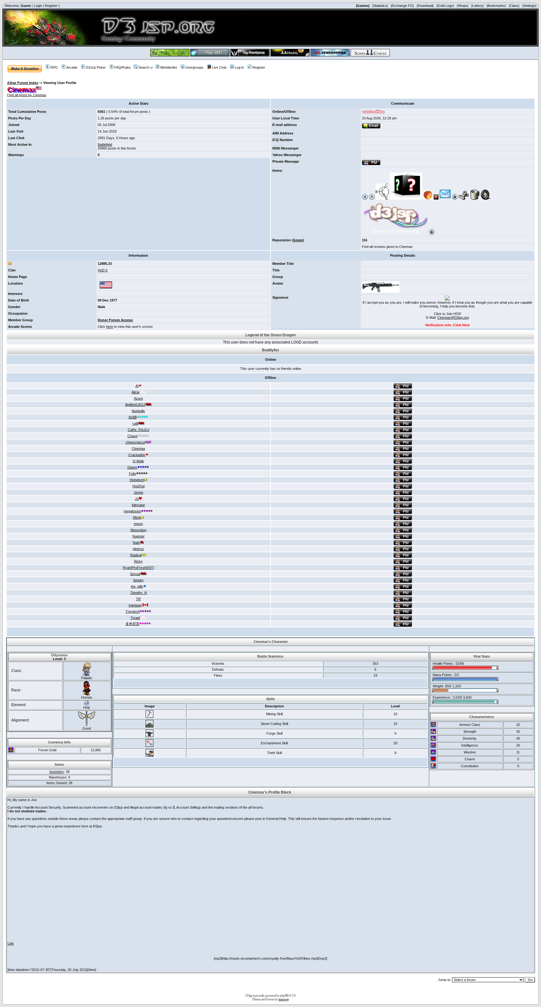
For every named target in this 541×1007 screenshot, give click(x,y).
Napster (138, 536)
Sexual (135, 574)
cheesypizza (135, 442)
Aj (137, 386)
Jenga (138, 492)
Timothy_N (138, 593)
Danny (132, 467)
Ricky (138, 561)
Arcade (71, 67)
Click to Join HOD (447, 314)
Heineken (137, 480)
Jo (137, 499)
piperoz (138, 549)
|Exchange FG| (402, 6)
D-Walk (138, 461)
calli (135, 423)
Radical (136, 555)
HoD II (102, 270)
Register (51, 6)
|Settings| (529, 6)
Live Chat (219, 67)
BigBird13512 (135, 404)
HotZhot (138, 486)
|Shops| (462, 6)
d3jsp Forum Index (22, 83)
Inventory (56, 772)
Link (11, 943)
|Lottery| (477, 6)
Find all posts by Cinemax (26, 95)
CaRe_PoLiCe (138, 430)
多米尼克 (132, 624)
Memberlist (168, 67)
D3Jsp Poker (96, 67)
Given (298, 240)
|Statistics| (380, 6)
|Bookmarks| (496, 6)
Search (143, 67)
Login (38, 6)
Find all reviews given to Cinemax (387, 247)
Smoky (138, 580)
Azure (138, 398)
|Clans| (514, 6)
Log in (239, 67)
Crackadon (136, 455)
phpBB (284, 995)
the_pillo (137, 586)
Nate (136, 542)
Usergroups (194, 67)
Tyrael (135, 618)
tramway (135, 605)
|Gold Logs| (445, 6)
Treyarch (133, 611)
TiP (138, 599)
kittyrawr (138, 505)
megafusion (132, 511)
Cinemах (138, 448)
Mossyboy (139, 530)
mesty (138, 524)
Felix (132, 473)
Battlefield (105, 144)
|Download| (425, 6)
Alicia (135, 392)
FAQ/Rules (122, 67)
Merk (137, 517)
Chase (132, 436)
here (109, 326)
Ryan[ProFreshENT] (138, 567)
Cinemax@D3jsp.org (453, 317)
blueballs (138, 411)
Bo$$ (133, 417)
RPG (54, 67)
